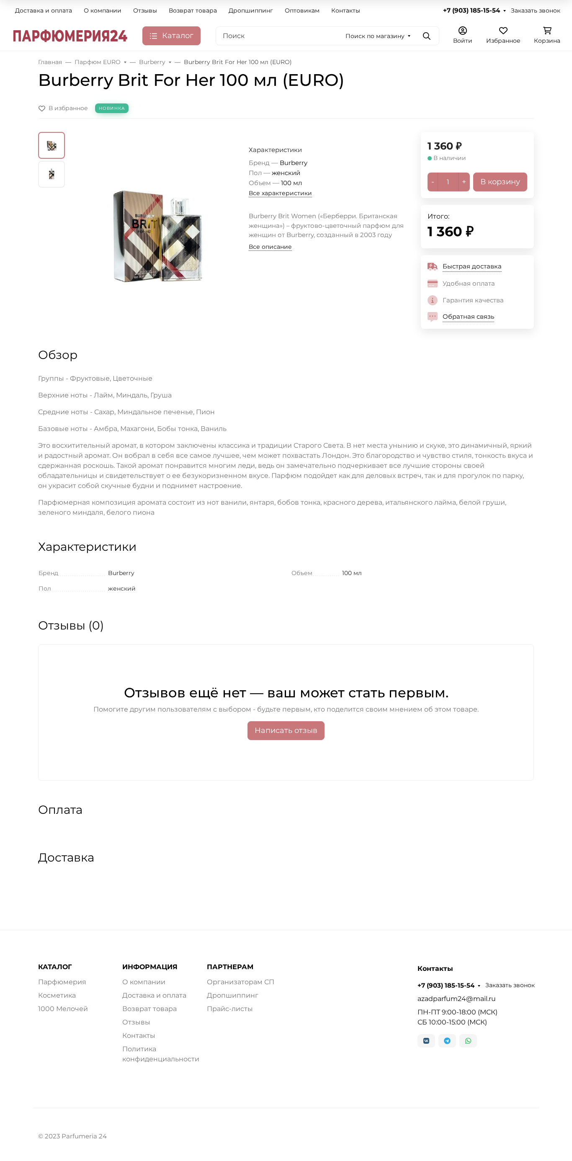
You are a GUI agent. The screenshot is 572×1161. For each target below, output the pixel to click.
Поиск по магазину (375, 36)
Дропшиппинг (251, 10)
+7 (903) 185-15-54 (471, 10)
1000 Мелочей (63, 1009)
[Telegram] (447, 1040)
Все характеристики (280, 193)
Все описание (270, 246)
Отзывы (145, 10)
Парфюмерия (62, 982)
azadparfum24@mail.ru (456, 999)
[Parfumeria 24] (70, 35)
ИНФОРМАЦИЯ (150, 967)
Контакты (345, 10)
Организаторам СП (240, 982)
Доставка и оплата (43, 10)
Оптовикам (302, 10)
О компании (102, 10)
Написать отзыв (286, 730)
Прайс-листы (230, 1009)
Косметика (57, 995)
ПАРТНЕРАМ (230, 967)
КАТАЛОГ (55, 967)
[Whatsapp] (468, 1040)
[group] (158, 232)
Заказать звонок (535, 10)
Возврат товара (193, 10)
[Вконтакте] (426, 1040)
